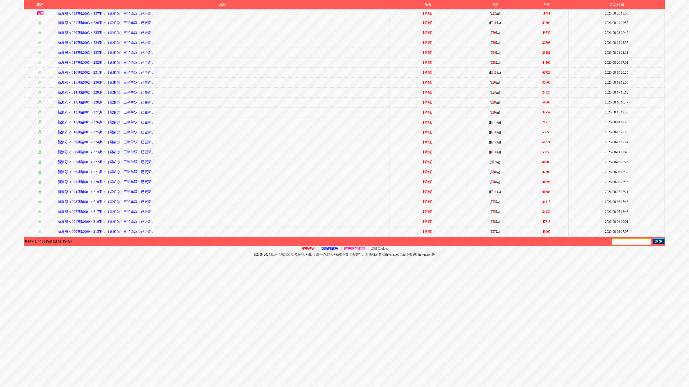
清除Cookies (379, 248)
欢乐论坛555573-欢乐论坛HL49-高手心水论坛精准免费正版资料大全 (319, 254)
